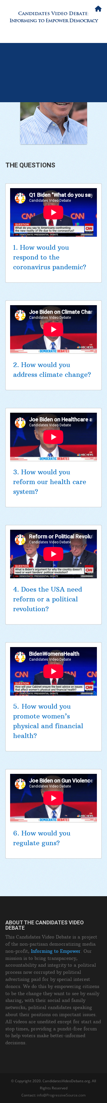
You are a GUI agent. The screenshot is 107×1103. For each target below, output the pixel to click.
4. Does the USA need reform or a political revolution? (47, 599)
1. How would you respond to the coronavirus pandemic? (49, 257)
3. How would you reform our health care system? (49, 482)
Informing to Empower (56, 951)
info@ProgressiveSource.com (61, 1095)
